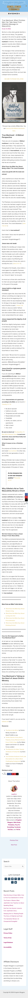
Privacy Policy (8, 933)
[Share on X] (17, 774)
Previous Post (14, 840)
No (17, 6)
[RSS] (17, 13)
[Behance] (19, 13)
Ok (10, 6)
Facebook (17, 827)
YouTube (10, 829)
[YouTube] (15, 13)
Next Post (14, 844)
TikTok (18, 829)
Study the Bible (6, 29)
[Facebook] (9, 13)
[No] (26, 6)
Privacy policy (14, 9)
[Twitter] (11, 13)
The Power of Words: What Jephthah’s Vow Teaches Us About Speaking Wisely (14, 903)
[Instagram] (13, 13)
